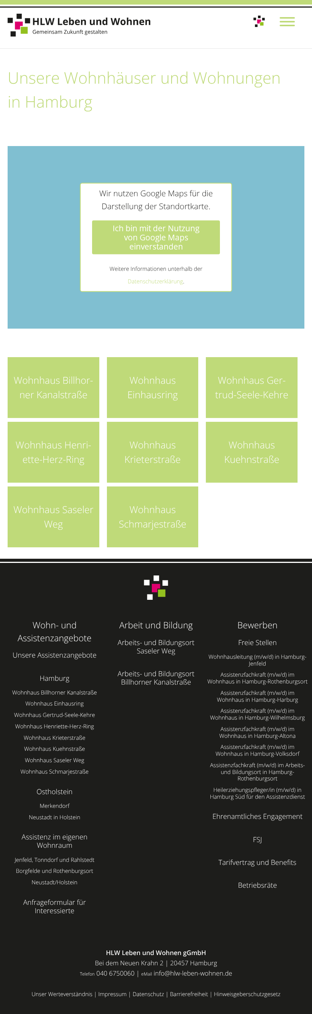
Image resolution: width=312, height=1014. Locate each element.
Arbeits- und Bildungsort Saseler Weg (156, 647)
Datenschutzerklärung (155, 281)
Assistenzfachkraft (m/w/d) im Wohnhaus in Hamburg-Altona (257, 732)
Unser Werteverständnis (62, 994)
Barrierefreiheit (189, 994)
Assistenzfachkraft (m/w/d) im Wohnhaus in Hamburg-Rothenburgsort (257, 678)
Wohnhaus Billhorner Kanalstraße (54, 692)
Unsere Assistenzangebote (54, 655)
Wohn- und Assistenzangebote (54, 631)
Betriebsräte (257, 885)
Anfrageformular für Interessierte (54, 906)
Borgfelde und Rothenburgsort (54, 871)
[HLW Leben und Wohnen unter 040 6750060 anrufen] (259, 22)
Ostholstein (55, 791)
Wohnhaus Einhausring (54, 703)
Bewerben (257, 625)
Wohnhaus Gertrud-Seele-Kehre (54, 715)
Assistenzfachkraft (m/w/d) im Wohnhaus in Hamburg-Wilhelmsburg (257, 714)
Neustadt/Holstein (54, 882)
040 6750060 (115, 973)
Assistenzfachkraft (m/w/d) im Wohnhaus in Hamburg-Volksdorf (257, 750)
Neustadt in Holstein (54, 817)
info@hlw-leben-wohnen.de (193, 973)
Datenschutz (148, 994)
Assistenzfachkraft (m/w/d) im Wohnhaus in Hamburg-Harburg (257, 696)
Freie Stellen (257, 642)
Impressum (112, 994)
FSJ (257, 839)
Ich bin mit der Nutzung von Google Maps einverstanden (156, 237)
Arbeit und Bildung (156, 625)
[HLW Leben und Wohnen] (81, 25)
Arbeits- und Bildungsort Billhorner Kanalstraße (156, 678)
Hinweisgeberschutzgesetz (247, 994)
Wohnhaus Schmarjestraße (55, 772)
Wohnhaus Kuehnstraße (54, 749)
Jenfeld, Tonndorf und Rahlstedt (54, 860)
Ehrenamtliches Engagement (257, 816)
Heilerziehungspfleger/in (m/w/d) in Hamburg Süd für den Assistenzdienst (257, 793)
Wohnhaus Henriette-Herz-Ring (54, 726)
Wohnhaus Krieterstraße (54, 738)
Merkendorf (54, 806)
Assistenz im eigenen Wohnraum (55, 841)
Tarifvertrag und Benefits (257, 862)
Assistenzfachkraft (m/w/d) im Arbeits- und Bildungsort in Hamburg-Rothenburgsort (257, 771)
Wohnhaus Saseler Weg (54, 760)
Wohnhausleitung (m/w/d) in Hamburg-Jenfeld (258, 660)
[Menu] (287, 22)
